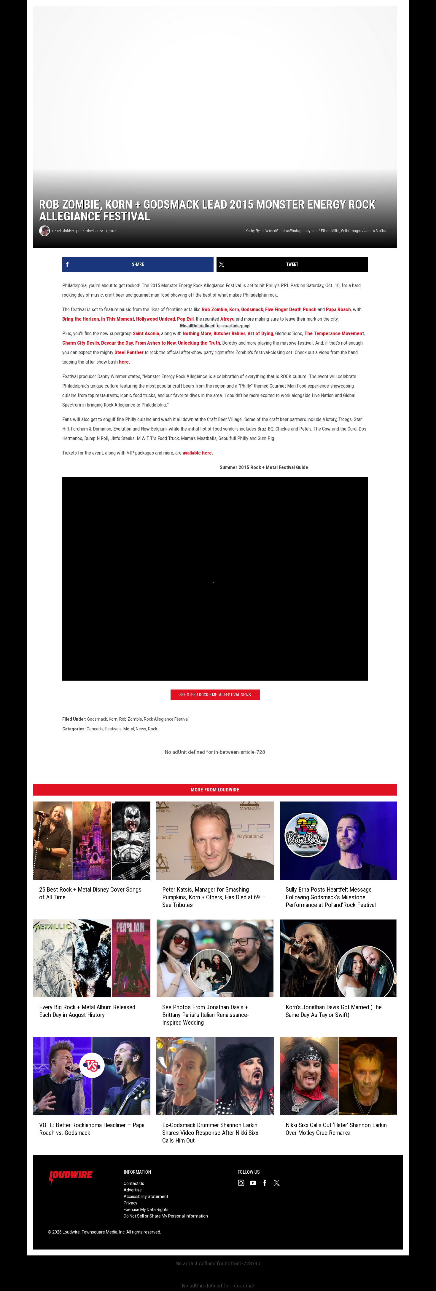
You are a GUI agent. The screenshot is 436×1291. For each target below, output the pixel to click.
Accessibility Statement (146, 1196)
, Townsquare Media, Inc (102, 1232)
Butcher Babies (230, 333)
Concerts (95, 729)
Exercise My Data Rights (146, 1209)
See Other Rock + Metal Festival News (215, 694)
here (124, 362)
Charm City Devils (80, 343)
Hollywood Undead (155, 319)
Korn (234, 309)
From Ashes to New (155, 343)
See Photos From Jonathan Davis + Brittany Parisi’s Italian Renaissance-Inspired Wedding (205, 1015)
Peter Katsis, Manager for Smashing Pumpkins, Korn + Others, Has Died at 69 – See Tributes (213, 897)
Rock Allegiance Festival (166, 719)
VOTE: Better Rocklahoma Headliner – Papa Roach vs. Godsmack (91, 1129)
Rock (152, 729)
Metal (128, 729)
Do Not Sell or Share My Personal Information (166, 1216)
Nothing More (197, 333)
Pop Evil (185, 319)
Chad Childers (63, 231)
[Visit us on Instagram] (243, 1182)
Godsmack (252, 309)
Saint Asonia (146, 333)
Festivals (113, 729)
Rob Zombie (214, 309)
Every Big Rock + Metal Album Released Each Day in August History (87, 1011)
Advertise (133, 1190)
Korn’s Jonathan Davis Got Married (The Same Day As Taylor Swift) (334, 1011)
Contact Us (134, 1183)
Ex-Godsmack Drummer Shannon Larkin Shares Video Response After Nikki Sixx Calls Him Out (210, 1133)
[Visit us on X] (279, 1182)
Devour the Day (117, 343)
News (141, 729)
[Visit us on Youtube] (255, 1182)
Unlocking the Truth (199, 343)
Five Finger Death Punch (290, 309)
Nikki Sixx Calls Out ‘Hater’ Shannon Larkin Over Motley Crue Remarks (336, 1129)
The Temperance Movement (334, 333)
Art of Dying (260, 333)
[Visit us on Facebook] (267, 1182)
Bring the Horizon (80, 319)
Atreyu (227, 319)
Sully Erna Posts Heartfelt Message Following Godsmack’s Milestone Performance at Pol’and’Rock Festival (331, 897)
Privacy (130, 1203)
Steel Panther (129, 352)
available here (197, 453)
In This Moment (117, 319)
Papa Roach (338, 309)
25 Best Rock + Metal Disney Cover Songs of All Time (90, 893)
